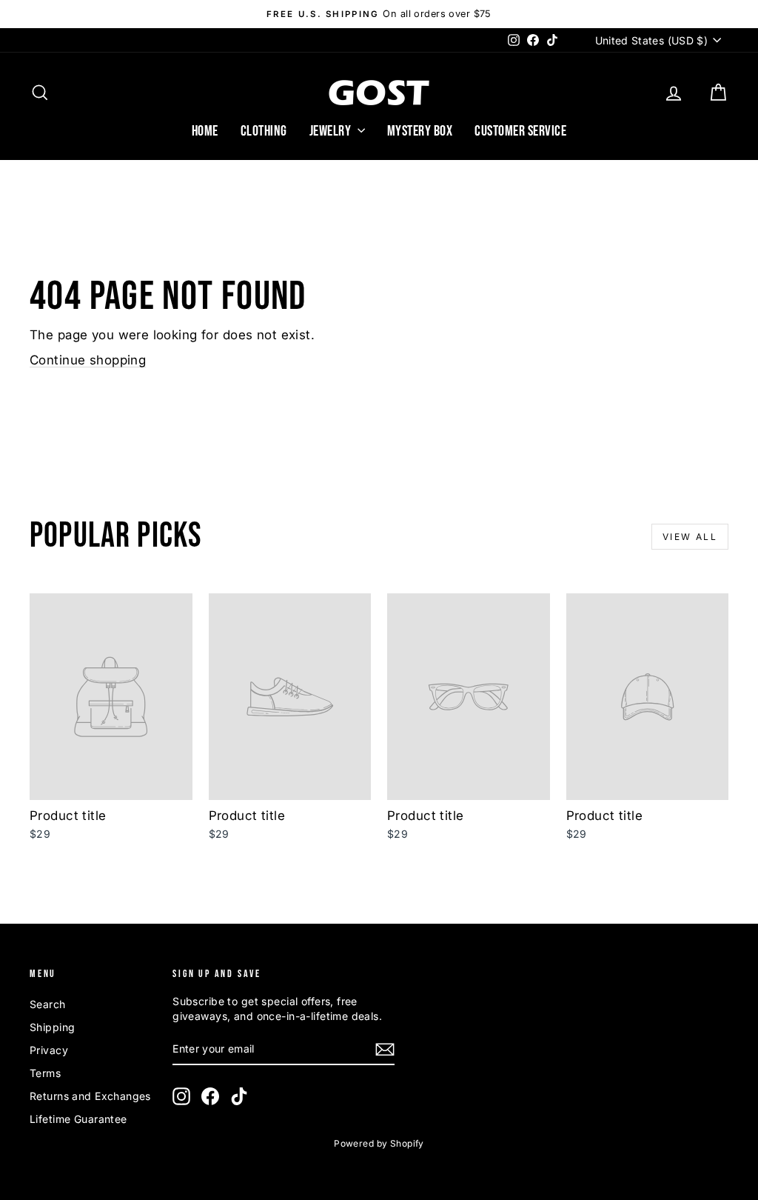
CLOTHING (264, 131)
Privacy (49, 1050)
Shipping (52, 1027)
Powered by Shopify (379, 1143)
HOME (205, 131)
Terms (45, 1073)
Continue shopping (88, 360)
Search (48, 1004)
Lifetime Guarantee (78, 1119)
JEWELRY (331, 131)
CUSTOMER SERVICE (520, 131)
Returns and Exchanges (90, 1096)
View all (690, 536)
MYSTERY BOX (420, 131)
